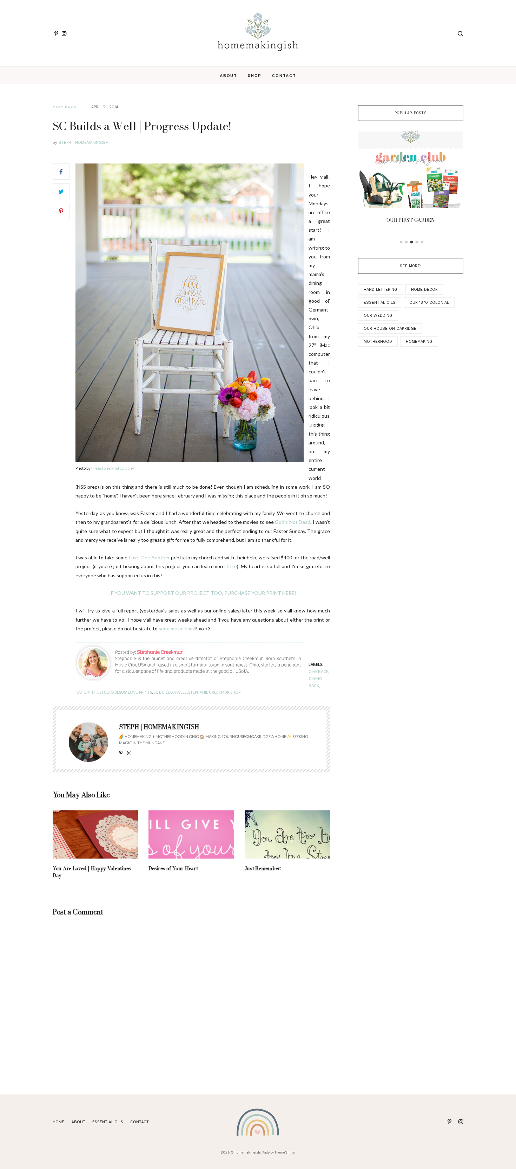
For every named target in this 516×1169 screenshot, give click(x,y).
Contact (284, 76)
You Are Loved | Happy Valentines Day (92, 872)
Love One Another (149, 557)
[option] (410, 179)
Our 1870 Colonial (429, 302)
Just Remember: (263, 868)
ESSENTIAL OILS (107, 1122)
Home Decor (424, 289)
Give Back (65, 107)
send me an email (177, 628)
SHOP (255, 76)
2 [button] (406, 242)
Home (58, 1122)
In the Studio (100, 692)
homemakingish (247, 1152)
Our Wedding (378, 315)
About (228, 76)
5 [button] (422, 242)
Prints (145, 692)
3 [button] (411, 242)
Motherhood (378, 341)
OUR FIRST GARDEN (410, 220)
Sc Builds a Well (170, 692)
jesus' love (126, 692)
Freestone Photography (112, 468)
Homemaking (419, 341)
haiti (80, 692)
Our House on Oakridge (390, 328)
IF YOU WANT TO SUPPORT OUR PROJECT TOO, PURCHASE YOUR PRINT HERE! (202, 593)
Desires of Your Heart (173, 868)
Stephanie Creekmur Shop (214, 692)
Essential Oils (380, 302)
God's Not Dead (292, 522)
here (232, 566)
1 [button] (401, 242)
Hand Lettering (380, 289)
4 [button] (417, 242)
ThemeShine (284, 1152)
